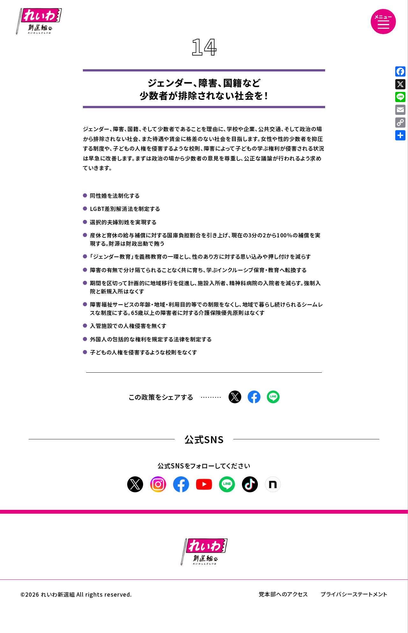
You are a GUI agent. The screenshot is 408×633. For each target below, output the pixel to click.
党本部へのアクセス (283, 594)
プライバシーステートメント (354, 594)
